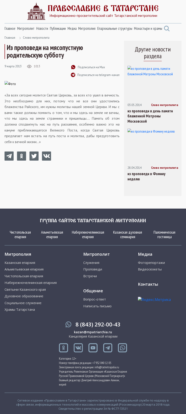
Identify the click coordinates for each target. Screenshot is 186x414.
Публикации (58, 28)
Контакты (148, 284)
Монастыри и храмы (148, 28)
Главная (10, 38)
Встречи (90, 276)
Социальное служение (23, 303)
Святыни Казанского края (25, 289)
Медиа (72, 28)
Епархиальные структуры (114, 28)
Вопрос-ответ (94, 299)
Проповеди (92, 269)
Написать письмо (97, 306)
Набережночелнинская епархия (88, 234)
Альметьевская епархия (52, 234)
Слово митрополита (36, 38)
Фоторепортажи (151, 262)
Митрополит (25, 28)
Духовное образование (24, 296)
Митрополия (86, 28)
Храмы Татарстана (20, 309)
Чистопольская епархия (20, 234)
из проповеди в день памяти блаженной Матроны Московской (150, 116)
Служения (91, 262)
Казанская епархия (20, 262)
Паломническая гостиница (164, 234)
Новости (42, 28)
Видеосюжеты (150, 269)
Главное (10, 28)
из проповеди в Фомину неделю (146, 176)
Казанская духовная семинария (127, 234)
